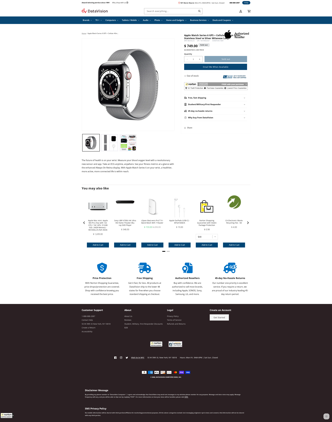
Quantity (188, 54)
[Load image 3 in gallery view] (128, 142)
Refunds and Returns (176, 324)
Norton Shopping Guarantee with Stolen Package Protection (207, 222)
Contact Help (87, 320)
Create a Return (88, 327)
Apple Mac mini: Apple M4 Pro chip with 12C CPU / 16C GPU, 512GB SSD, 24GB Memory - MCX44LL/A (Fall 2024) (98, 225)
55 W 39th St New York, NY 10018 (96, 324)
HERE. (186, 397)
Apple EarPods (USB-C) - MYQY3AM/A (179, 221)
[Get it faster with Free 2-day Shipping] (234, 76)
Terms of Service (174, 320)
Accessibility (87, 331)
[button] (7, 415)
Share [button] (189, 127)
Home (84, 33)
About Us (128, 316)
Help (246, 2)
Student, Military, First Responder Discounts (143, 324)
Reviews (127, 320)
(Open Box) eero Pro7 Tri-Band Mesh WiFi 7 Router (152, 221)
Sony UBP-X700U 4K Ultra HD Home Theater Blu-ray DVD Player (125, 222)
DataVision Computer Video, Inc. (169, 377)
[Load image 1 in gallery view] (91, 142)
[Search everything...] (199, 11)
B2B (126, 327)
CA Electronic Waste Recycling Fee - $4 (234, 221)
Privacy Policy (173, 316)
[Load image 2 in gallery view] (109, 142)
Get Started (219, 317)
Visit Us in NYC (137, 357)
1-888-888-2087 (88, 316)
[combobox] (173, 11)
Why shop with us (119, 2)
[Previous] (84, 222)
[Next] (247, 222)
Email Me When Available (215, 67)
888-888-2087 (235, 3)
